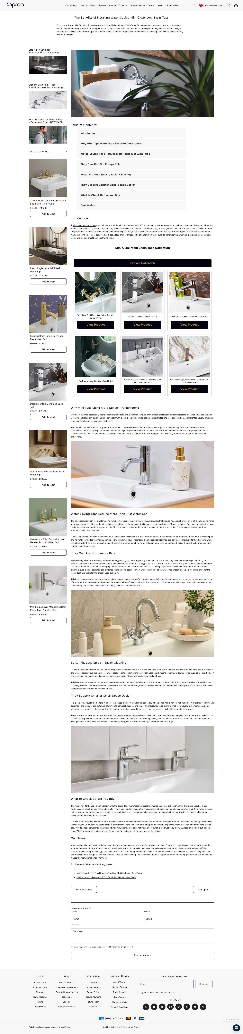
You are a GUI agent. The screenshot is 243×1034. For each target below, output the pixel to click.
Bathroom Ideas (119, 1002)
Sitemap (93, 1006)
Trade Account (119, 992)
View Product (95, 324)
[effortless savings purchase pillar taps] (48, 65)
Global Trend (64, 1027)
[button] (236, 5)
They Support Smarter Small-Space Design (108, 184)
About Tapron (119, 982)
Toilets (40, 1002)
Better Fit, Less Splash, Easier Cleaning (105, 174)
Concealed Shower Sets (67, 987)
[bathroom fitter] (48, 135)
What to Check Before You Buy (100, 195)
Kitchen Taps (40, 982)
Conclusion (87, 205)
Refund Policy (93, 1002)
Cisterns (66, 1002)
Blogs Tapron (119, 997)
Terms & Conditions (119, 1007)
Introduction (88, 133)
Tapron (137, 1027)
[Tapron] (15, 5)
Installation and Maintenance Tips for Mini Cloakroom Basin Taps (106, 877)
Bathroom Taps (40, 987)
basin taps (181, 524)
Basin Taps (67, 997)
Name (74, 912)
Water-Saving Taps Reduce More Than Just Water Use (115, 153)
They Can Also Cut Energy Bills (100, 164)
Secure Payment (93, 997)
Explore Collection (142, 263)
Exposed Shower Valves (67, 992)
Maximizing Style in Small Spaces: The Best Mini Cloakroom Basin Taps (109, 873)
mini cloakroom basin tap (84, 225)
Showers (40, 992)
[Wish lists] (229, 5)
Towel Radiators (40, 997)
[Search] (194, 5)
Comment (76, 924)
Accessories (40, 1006)
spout (200, 669)
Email (147, 912)
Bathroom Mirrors (67, 982)
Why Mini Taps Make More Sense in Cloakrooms (111, 143)
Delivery (93, 982)
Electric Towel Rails (66, 1006)
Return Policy (93, 992)
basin (146, 418)
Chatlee (236, 1019)
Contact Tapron (119, 987)
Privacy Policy (93, 987)
